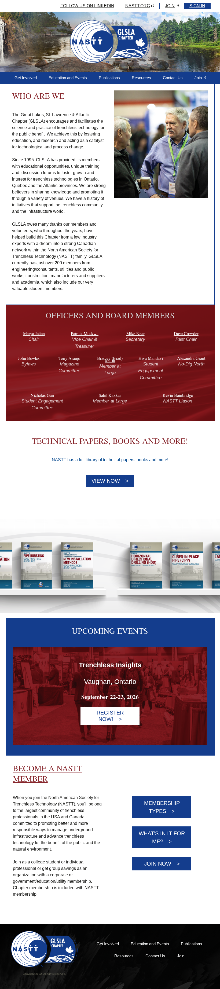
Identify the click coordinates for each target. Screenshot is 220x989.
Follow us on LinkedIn (87, 5)
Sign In (197, 5)
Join (170, 5)
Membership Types (162, 807)
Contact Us (173, 77)
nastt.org (137, 5)
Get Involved (25, 77)
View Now (105, 481)
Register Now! (110, 716)
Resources (141, 77)
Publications (109, 77)
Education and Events (68, 77)
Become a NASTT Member (47, 773)
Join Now (157, 864)
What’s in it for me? (162, 837)
